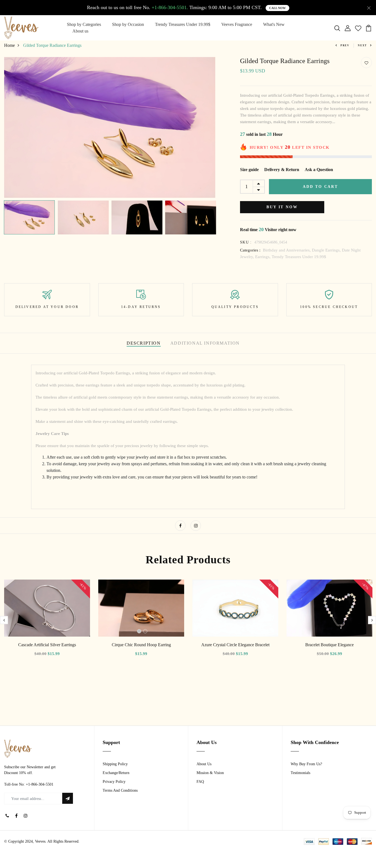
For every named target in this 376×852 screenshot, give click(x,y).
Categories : (250, 250)
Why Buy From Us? (306, 764)
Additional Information (205, 343)
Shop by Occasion (128, 24)
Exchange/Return (116, 773)
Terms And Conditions (120, 790)
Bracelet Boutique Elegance (329, 644)
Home (9, 45)
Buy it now (282, 207)
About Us (204, 764)
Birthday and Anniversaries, (287, 250)
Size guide (249, 169)
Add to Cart (320, 187)
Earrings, (263, 257)
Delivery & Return (281, 169)
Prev (345, 45)
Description (144, 343)
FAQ (200, 782)
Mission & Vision (210, 773)
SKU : (246, 242)
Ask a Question (319, 169)
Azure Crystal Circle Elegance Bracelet (235, 644)
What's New (274, 24)
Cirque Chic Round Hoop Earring (141, 644)
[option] (109, 127)
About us (80, 31)
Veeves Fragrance (236, 24)
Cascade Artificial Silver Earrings (47, 644)
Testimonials (300, 773)
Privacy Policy (114, 782)
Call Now (277, 8)
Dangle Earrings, (327, 250)
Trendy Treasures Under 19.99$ (182, 24)
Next (362, 45)
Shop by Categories (84, 24)
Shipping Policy (115, 764)
